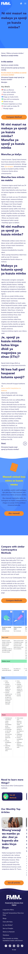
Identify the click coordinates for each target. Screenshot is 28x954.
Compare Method (14, 117)
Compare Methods (14, 601)
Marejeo (4, 82)
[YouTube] (18, 946)
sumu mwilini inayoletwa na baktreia (11, 389)
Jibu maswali (14, 513)
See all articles (14, 883)
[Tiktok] (22, 946)
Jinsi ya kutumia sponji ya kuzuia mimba (13, 69)
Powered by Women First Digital (14, 904)
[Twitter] (10, 946)
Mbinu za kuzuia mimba (15, 53)
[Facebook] (6, 946)
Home (3, 53)
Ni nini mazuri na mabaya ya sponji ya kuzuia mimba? (13, 74)
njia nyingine (9, 166)
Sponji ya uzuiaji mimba (9, 65)
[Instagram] (14, 946)
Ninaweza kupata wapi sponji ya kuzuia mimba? (12, 78)
